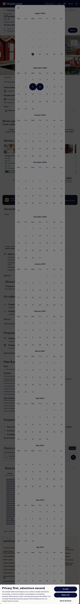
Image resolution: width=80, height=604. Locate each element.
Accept (65, 589)
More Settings (65, 601)
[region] (39, 594)
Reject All (65, 595)
